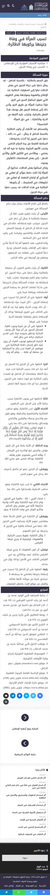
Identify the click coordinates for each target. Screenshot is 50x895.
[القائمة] (3, 7)
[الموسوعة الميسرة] (34, 6)
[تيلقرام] (13, 695)
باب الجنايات (10, 32)
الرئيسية (41, 24)
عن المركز (20, 886)
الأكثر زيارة (42, 15)
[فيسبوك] (40, 695)
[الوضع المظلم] (13, 7)
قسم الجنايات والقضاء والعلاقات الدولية (27, 25)
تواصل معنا (9, 886)
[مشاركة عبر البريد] (6, 695)
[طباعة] (6, 702)
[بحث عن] (8, 7)
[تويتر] (33, 695)
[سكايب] (26, 695)
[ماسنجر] (19, 695)
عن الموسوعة (31, 886)
